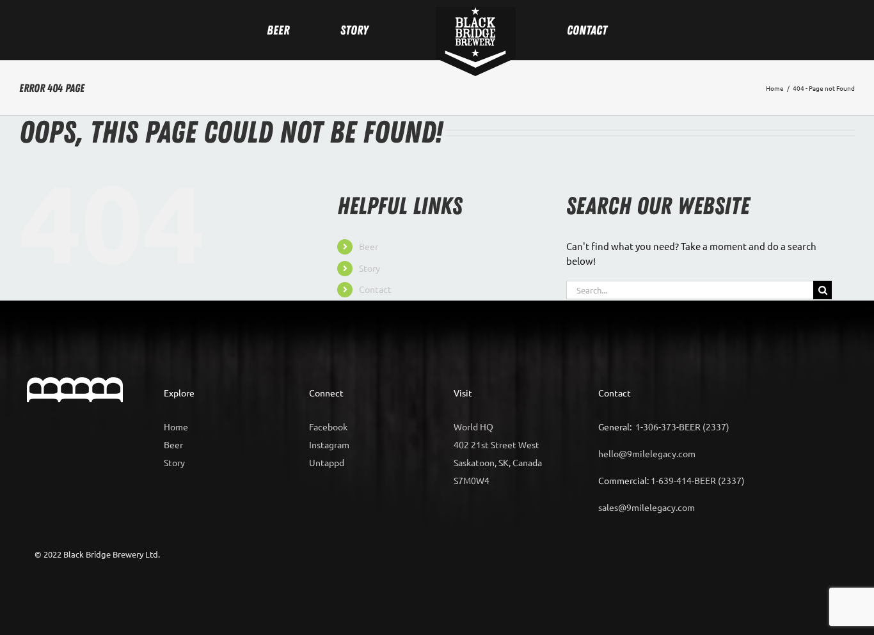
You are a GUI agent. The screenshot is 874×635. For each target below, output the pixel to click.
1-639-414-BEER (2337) (698, 480)
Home (176, 426)
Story (369, 268)
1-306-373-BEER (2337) (682, 426)
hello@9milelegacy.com (646, 453)
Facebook (328, 426)
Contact (375, 289)
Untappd (326, 462)
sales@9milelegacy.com (646, 507)
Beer (368, 246)
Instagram (329, 444)
